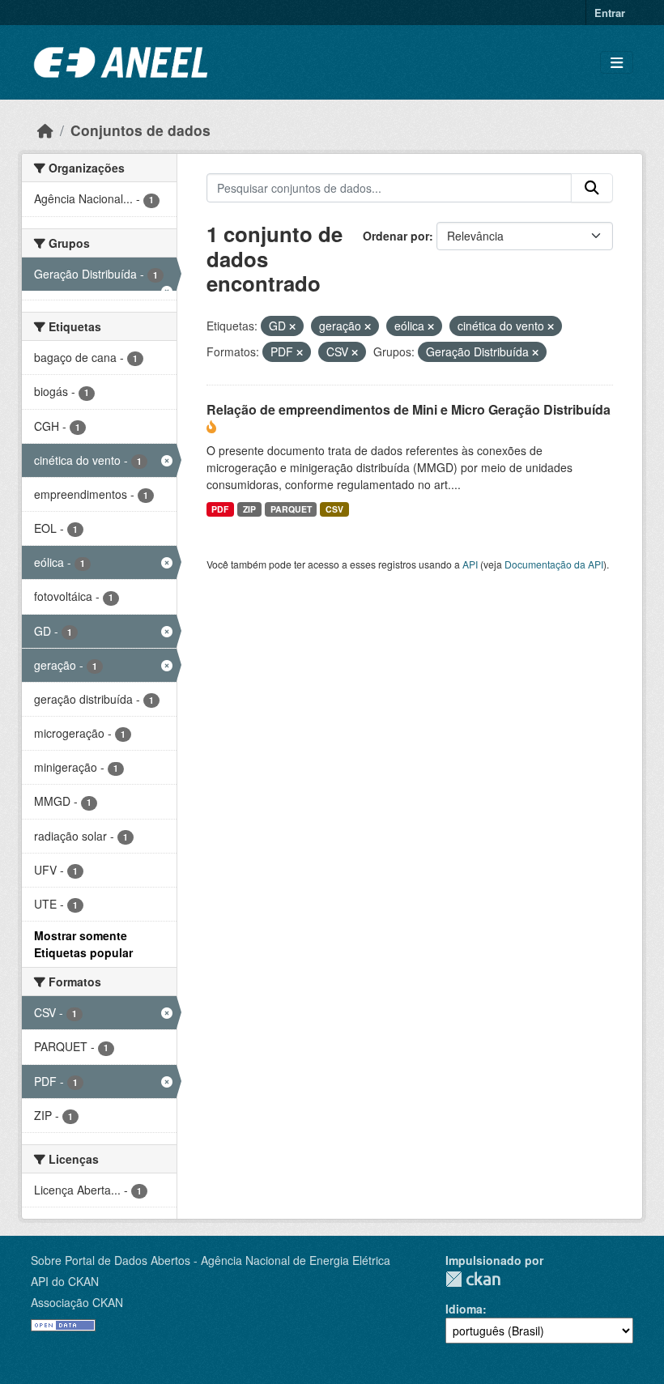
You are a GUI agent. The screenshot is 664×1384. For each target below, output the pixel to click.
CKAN (472, 1279)
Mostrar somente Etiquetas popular (83, 943)
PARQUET (291, 509)
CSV (334, 509)
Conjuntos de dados (140, 130)
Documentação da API (553, 564)
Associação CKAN (77, 1302)
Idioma (464, 1309)
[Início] (45, 130)
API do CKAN (65, 1281)
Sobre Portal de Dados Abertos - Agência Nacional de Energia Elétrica (210, 1260)
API (470, 564)
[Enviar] (592, 187)
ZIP (249, 509)
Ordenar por (396, 236)
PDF (219, 509)
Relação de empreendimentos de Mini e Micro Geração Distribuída (408, 409)
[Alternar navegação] (616, 63)
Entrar (609, 12)
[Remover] (292, 326)
